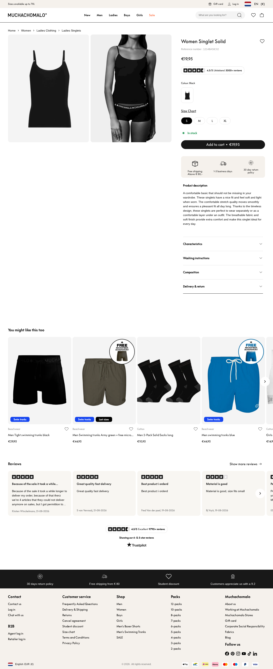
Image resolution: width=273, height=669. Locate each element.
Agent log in (15, 633)
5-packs (176, 632)
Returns (67, 615)
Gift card (230, 621)
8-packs (176, 615)
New (87, 15)
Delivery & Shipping (75, 609)
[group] (39, 493)
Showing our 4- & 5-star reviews (136, 537)
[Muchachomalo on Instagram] (238, 654)
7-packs (176, 621)
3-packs (176, 643)
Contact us (14, 604)
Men (100, 15)
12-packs (176, 604)
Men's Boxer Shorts (128, 626)
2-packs (176, 648)
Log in (11, 609)
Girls (139, 15)
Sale (152, 15)
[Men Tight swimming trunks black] (39, 380)
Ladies (113, 15)
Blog (228, 637)
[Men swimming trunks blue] (233, 380)
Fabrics (229, 632)
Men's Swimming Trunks (131, 632)
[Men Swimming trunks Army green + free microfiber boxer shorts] (104, 380)
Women (121, 609)
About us (230, 604)
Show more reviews (243, 464)
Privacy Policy (71, 643)
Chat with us (16, 615)
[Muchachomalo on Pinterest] (233, 654)
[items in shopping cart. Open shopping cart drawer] (262, 15)
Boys (127, 15)
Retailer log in (17, 639)
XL (225, 121)
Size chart (68, 632)
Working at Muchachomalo (242, 609)
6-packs (176, 626)
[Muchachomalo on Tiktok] (249, 654)
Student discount (72, 626)
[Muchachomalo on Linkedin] (255, 654)
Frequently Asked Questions (80, 604)
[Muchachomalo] (27, 15)
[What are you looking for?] (239, 15)
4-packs (176, 637)
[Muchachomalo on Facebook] (227, 654)
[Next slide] (265, 381)
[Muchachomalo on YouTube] (244, 654)
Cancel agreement (74, 621)
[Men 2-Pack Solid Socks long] (168, 380)
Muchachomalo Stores (239, 615)
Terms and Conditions (75, 637)
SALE (120, 637)
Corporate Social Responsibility (245, 626)
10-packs (176, 609)
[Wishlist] (253, 15)
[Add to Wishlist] (262, 41)
